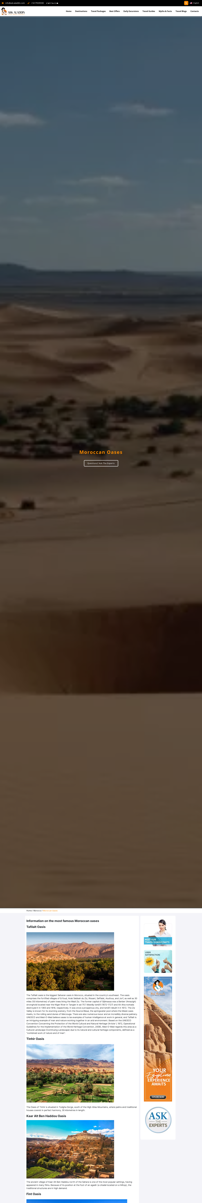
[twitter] (49, 3)
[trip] (158, 1039)
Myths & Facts (165, 11)
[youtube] (58, 3)
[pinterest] (51, 3)
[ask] (158, 1119)
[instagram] (55, 3)
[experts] (158, 933)
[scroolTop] (197, 1199)
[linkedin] (53, 3)
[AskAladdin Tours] (13, 11)
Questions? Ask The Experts (101, 463)
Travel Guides (148, 11)
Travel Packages (98, 11)
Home (68, 11)
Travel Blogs (181, 11)
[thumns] (158, 961)
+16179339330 (37, 3)
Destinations (81, 11)
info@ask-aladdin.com (15, 3)
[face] (47, 3)
